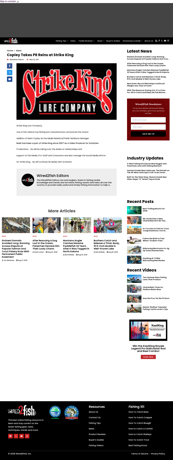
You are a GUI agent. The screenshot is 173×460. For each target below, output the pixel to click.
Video (73, 40)
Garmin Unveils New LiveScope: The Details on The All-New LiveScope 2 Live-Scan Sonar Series (148, 172)
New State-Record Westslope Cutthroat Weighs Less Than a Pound (146, 84)
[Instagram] (27, 436)
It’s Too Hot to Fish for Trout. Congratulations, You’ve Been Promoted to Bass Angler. (156, 231)
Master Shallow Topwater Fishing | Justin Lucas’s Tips (155, 308)
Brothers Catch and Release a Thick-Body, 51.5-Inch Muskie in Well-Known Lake (146, 78)
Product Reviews (97, 434)
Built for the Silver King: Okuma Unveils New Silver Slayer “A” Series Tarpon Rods (147, 178)
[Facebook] (10, 436)
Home (10, 50)
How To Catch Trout (139, 439)
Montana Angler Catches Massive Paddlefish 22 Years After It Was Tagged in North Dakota (148, 71)
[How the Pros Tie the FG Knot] (134, 299)
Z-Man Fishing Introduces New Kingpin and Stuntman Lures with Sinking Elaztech (147, 164)
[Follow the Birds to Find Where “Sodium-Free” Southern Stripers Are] (134, 240)
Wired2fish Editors (53, 175)
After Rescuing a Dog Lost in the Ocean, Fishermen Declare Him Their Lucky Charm (146, 64)
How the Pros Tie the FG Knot (156, 298)
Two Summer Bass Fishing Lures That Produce (155, 278)
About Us (149, 40)
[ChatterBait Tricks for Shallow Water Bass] (134, 289)
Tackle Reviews (85, 40)
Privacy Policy (158, 453)
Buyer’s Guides (113, 40)
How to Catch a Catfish (141, 428)
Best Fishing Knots (138, 445)
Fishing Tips (61, 40)
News (99, 40)
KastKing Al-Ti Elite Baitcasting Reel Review (154, 259)
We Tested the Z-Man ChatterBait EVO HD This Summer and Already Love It (156, 220)
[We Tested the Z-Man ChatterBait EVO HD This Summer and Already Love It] (134, 220)
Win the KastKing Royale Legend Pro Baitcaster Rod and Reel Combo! (148, 348)
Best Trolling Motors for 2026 (154, 209)
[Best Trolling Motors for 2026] (134, 210)
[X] (16, 436)
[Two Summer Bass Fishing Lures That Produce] (134, 279)
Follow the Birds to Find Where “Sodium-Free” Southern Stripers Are (153, 240)
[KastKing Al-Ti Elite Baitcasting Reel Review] (134, 260)
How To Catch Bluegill (140, 423)
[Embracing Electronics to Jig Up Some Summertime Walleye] (134, 250)
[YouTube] (21, 436)
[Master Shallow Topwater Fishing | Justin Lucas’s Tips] (134, 309)
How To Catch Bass (139, 411)
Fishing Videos (96, 445)
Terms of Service (139, 453)
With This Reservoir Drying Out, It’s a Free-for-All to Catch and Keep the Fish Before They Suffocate (146, 92)
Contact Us (95, 417)
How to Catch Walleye (140, 434)
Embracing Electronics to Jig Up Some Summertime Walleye (156, 250)
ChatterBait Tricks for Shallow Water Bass (153, 288)
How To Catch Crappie (140, 417)
